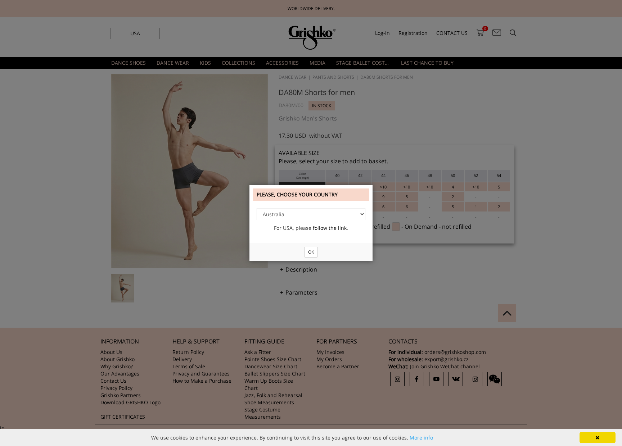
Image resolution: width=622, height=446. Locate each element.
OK (311, 252)
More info (421, 437)
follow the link (330, 227)
